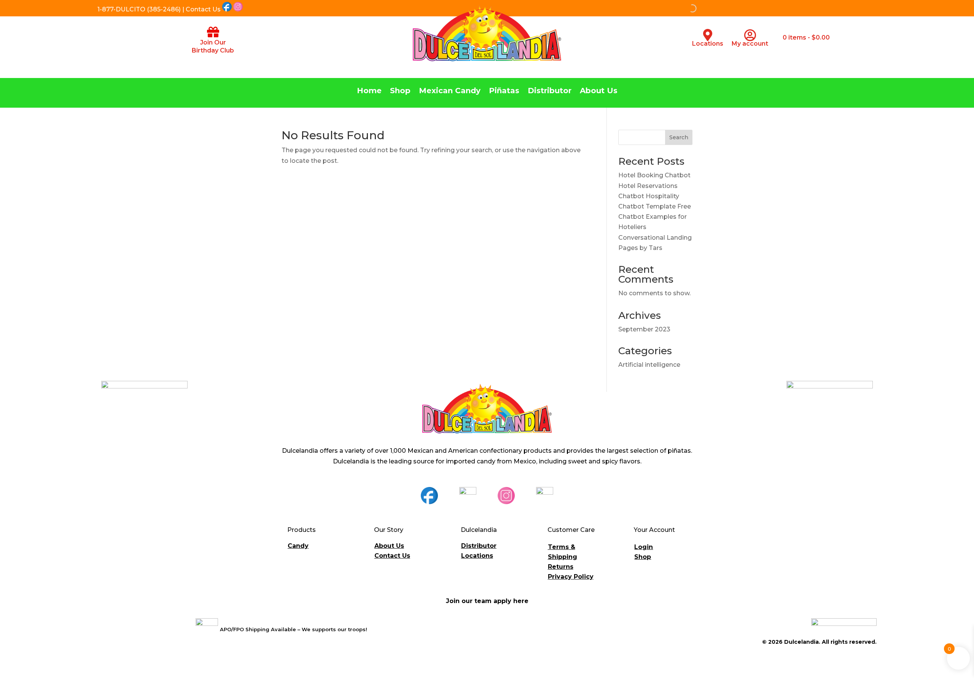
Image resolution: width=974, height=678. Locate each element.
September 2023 (644, 329)
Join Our (213, 42)
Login (643, 547)
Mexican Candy (450, 91)
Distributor (549, 91)
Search (678, 137)
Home (369, 91)
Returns (560, 566)
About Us (599, 91)
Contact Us (392, 555)
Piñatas (504, 91)
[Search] (653, 8)
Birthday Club (213, 50)
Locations (707, 43)
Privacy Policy (571, 576)
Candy (298, 545)
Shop (400, 91)
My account (750, 43)
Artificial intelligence (649, 364)
